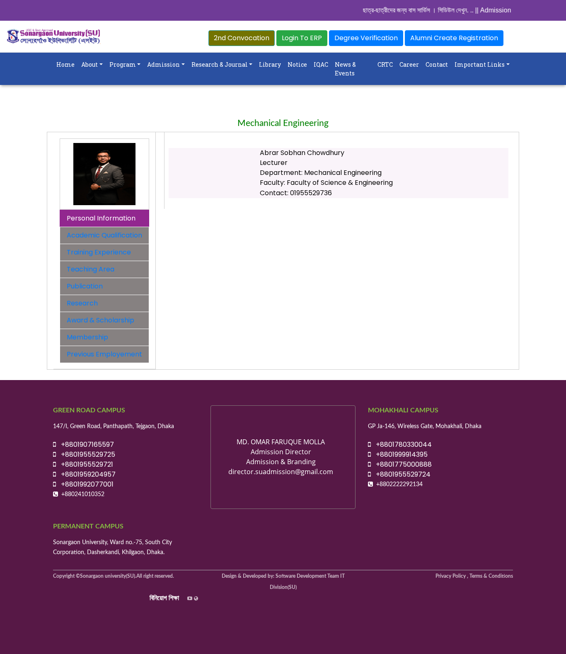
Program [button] (122, 64)
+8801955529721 (84, 464)
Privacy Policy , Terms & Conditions (474, 576)
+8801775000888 (401, 464)
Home (65, 64)
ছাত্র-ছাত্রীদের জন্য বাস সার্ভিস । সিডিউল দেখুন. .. (413, 10)
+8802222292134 (399, 484)
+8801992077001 (85, 484)
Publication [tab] (85, 286)
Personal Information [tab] (101, 218)
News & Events (345, 69)
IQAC (321, 64)
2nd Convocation (241, 38)
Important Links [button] (480, 64)
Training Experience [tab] (99, 252)
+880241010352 (82, 494)
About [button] (89, 64)
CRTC (385, 64)
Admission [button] (163, 64)
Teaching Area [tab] (90, 269)
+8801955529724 (401, 474)
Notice (297, 64)
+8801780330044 (401, 444)
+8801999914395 (399, 454)
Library (270, 64)
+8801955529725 (85, 454)
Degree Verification (366, 38)
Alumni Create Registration (454, 38)
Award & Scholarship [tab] (100, 320)
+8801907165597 (85, 444)
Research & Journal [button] (219, 64)
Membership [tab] (87, 337)
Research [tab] (82, 303)
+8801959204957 (86, 474)
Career (409, 64)
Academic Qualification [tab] (104, 235)
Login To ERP (302, 38)
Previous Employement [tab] (104, 354)
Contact (437, 64)
